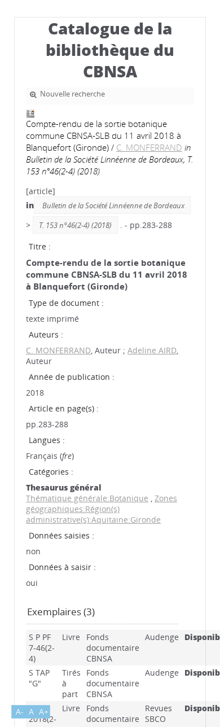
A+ (44, 711)
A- (20, 711)
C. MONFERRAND (149, 148)
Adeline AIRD (152, 350)
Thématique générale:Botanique (87, 498)
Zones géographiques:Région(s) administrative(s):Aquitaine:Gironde (101, 509)
